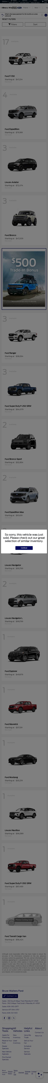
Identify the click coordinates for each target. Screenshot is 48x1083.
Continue (24, 548)
